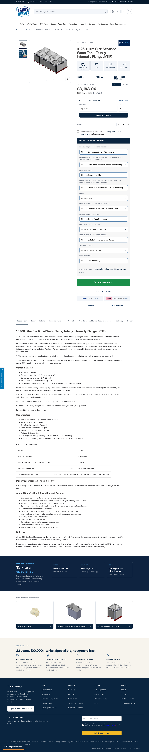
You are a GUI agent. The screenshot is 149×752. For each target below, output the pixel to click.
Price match (118, 306)
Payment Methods (75, 708)
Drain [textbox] (81, 193)
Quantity (80, 124)
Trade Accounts (46, 2)
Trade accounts (127, 699)
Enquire (91, 306)
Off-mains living (101, 699)
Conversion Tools (128, 703)
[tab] (23, 44)
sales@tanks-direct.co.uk (97, 2)
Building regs (100, 694)
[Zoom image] (68, 79)
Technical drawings (76, 703)
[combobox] (71, 11)
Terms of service (135, 748)
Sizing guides (100, 690)
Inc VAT (125, 84)
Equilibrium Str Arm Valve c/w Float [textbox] (95, 204)
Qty (120, 104)
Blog (96, 703)
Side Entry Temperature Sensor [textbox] (93, 235)
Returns (71, 694)
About (123, 690)
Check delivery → (103, 115)
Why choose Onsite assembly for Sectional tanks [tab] (90, 321)
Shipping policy (110, 748)
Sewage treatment (49, 708)
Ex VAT (116, 84)
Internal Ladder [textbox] (86, 245)
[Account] (124, 11)
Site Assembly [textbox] (85, 256)
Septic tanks (47, 703)
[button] (129, 11)
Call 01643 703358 (119, 2)
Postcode (82, 104)
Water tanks (47, 690)
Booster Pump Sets (50, 699)
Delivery (71, 690)
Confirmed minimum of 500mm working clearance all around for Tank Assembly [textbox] (102, 159)
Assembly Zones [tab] (56, 321)
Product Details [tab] (38, 321)
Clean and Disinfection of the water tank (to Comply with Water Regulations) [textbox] (100, 182)
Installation (72, 699)
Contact (124, 694)
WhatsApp (34, 2)
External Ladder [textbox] (86, 170)
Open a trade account (21, 709)
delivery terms (110, 131)
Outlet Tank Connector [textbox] (89, 214)
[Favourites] (118, 11)
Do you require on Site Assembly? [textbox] (94, 147)
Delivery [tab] (119, 321)
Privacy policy (97, 748)
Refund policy (122, 748)
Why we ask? (123, 100)
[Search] (104, 11)
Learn (96, 298)
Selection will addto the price (102, 270)
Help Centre (20, 2)
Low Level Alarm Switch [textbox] (89, 224)
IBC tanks (46, 694)
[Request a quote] (112, 11)
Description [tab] (22, 321)
